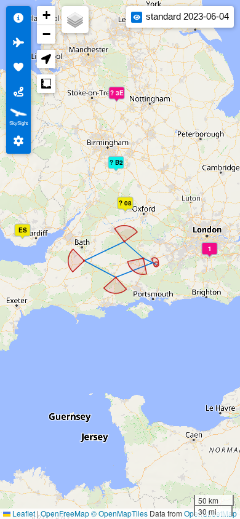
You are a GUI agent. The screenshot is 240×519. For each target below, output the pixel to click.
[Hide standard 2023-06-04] (136, 17)
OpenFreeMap (65, 513)
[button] (118, 166)
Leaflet (22, 513)
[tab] (18, 18)
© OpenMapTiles (119, 513)
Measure (46, 83)
